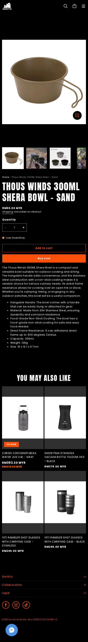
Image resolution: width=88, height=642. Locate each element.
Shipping (7, 211)
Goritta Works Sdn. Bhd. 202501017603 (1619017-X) (33, 619)
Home (5, 177)
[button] (83, 6)
